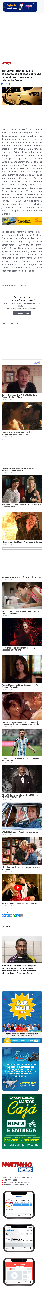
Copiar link (5, 83)
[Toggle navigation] (40, 64)
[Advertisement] (22, 36)
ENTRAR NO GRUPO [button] (22, 313)
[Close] (41, 2)
